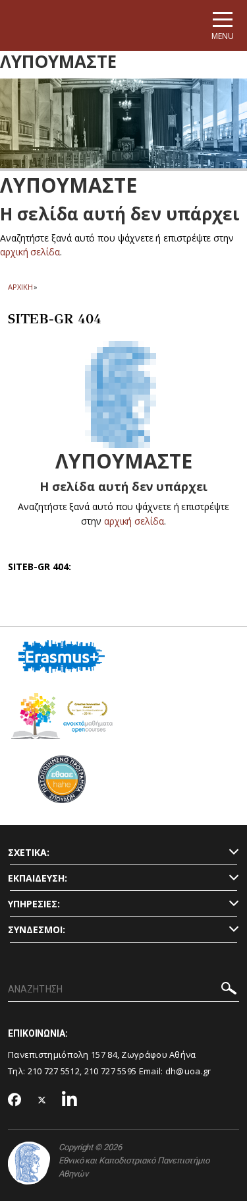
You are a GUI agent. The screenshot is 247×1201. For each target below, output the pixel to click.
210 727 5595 (110, 1071)
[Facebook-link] (15, 1100)
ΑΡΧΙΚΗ (20, 287)
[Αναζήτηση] (228, 990)
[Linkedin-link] (70, 1100)
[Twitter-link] (42, 1100)
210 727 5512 (54, 1071)
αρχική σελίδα (30, 251)
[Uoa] (29, 1163)
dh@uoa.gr (188, 1071)
